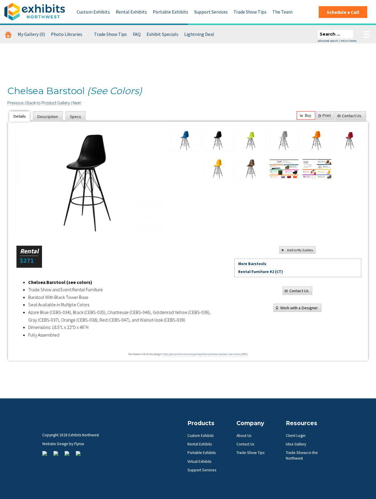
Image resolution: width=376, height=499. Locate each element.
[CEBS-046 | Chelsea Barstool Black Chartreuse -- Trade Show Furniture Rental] (251, 141)
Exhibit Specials (162, 34)
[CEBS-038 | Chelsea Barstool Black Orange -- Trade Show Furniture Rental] (317, 141)
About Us (243, 435)
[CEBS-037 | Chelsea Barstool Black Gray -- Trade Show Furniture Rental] (284, 141)
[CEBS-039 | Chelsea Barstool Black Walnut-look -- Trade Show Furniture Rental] (251, 169)
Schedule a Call (343, 12)
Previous (15, 103)
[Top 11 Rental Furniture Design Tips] (284, 169)
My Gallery (31, 34)
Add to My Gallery (300, 250)
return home (348, 41)
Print (327, 115)
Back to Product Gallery (48, 103)
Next (77, 103)
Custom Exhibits (93, 12)
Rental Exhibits (131, 12)
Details (20, 116)
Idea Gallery (296, 444)
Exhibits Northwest (34, 12)
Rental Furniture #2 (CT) (260, 271)
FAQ (137, 34)
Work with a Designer (299, 307)
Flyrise (79, 443)
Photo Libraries (66, 34)
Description (47, 116)
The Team (282, 12)
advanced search (328, 41)
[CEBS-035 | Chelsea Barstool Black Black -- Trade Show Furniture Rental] (89, 183)
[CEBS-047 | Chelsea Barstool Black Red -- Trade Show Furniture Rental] (349, 141)
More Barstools (252, 263)
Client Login (296, 435)
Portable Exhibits (170, 12)
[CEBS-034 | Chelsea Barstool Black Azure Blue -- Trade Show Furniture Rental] (185, 141)
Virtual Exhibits (199, 461)
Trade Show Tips (250, 12)
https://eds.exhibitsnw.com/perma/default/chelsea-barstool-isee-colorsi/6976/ (205, 354)
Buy (308, 115)
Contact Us (351, 115)
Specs (75, 116)
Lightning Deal (199, 34)
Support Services (211, 12)
